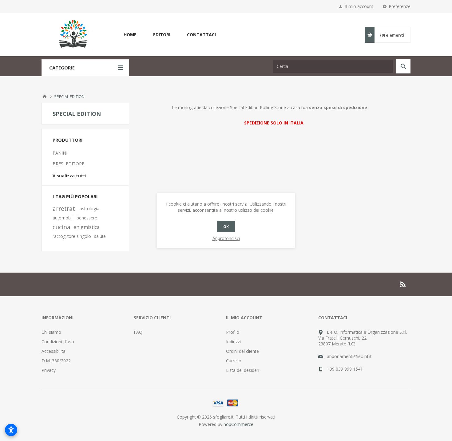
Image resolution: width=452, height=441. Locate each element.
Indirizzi (233, 342)
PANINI (60, 153)
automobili (63, 218)
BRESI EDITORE (68, 164)
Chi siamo (51, 332)
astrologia (89, 208)
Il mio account (359, 6)
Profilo (232, 332)
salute (100, 236)
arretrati (65, 208)
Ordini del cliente (242, 351)
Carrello (233, 361)
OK (226, 226)
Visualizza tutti (69, 176)
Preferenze (399, 6)
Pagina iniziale (45, 96)
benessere (87, 218)
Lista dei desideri (242, 370)
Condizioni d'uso (58, 342)
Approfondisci (226, 238)
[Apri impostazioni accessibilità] (11, 430)
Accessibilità (53, 351)
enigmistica (86, 227)
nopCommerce (238, 424)
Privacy (49, 370)
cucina (61, 227)
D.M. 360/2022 (56, 361)
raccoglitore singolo (72, 236)
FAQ (138, 332)
